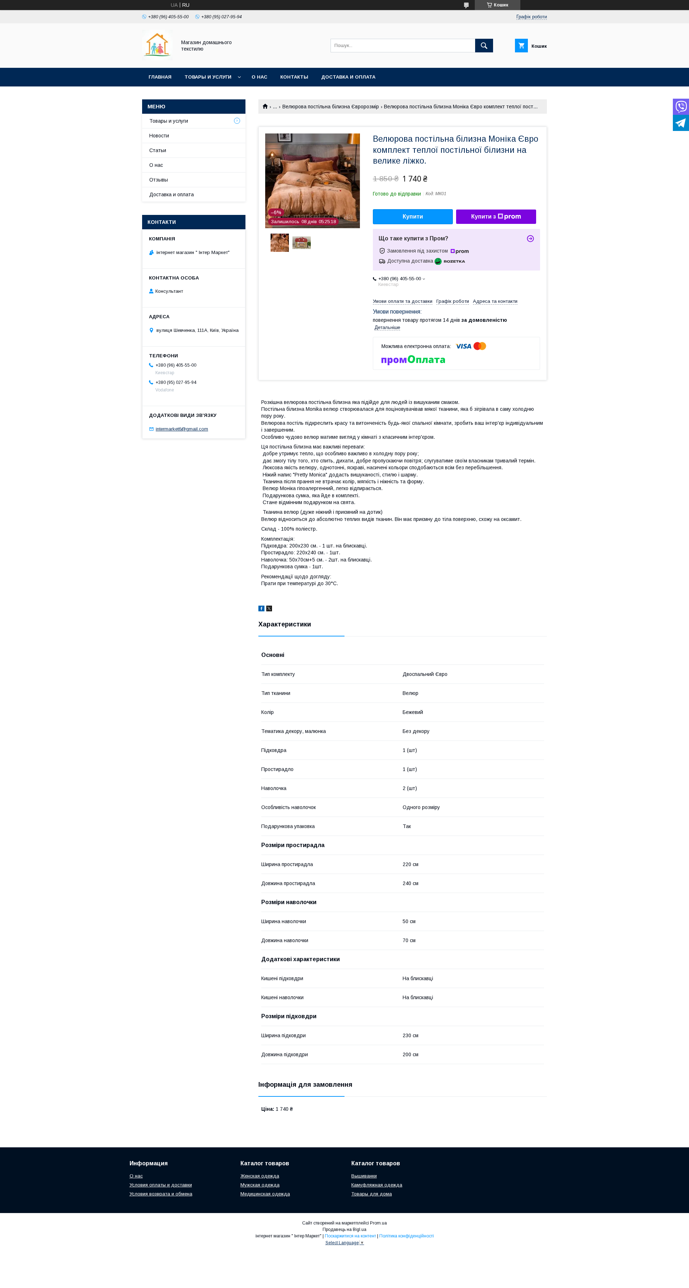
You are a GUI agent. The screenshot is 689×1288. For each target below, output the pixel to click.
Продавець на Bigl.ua (344, 1229)
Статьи (157, 150)
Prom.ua (378, 1223)
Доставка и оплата (348, 77)
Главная (160, 77)
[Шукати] (484, 45)
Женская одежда (259, 1176)
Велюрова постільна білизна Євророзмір (330, 106)
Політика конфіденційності (406, 1235)
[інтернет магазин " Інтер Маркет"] (157, 58)
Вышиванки (364, 1176)
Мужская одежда (260, 1185)
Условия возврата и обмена (161, 1194)
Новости (159, 135)
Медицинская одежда (265, 1194)
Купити (413, 216)
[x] (269, 609)
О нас (259, 77)
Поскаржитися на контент (350, 1235)
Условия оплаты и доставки (161, 1185)
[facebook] (261, 609)
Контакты (294, 77)
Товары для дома (371, 1194)
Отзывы (158, 180)
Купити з (483, 216)
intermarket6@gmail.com (182, 429)
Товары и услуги (207, 77)
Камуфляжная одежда (376, 1185)
